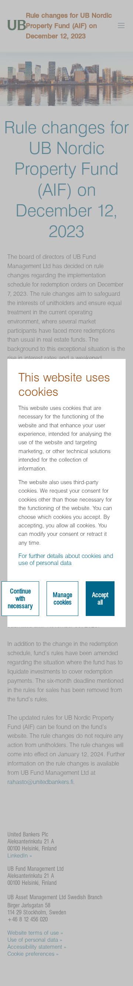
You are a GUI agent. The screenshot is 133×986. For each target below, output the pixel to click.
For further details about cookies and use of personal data (65, 559)
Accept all (100, 598)
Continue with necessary (20, 599)
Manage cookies (62, 598)
